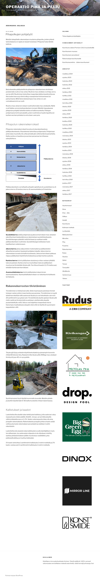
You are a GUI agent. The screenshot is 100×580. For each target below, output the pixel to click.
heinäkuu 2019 (67, 146)
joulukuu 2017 (66, 183)
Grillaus (64, 216)
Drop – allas (66, 213)
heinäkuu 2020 (67, 117)
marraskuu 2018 (67, 154)
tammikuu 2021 (67, 103)
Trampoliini (65, 267)
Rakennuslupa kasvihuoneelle (71, 58)
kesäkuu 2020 (67, 121)
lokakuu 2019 (66, 139)
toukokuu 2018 (67, 172)
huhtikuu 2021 (66, 95)
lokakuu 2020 (66, 106)
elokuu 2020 (66, 114)
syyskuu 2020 (66, 110)
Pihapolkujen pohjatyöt (19, 34)
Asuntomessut (67, 205)
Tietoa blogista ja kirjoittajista (71, 36)
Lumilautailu (66, 231)
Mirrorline (65, 238)
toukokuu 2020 (67, 125)
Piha (63, 242)
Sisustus (65, 256)
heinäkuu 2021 (67, 92)
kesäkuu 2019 (66, 150)
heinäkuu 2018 (67, 168)
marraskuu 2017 (67, 187)
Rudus (64, 253)
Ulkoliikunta (66, 271)
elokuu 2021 (66, 88)
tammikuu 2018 (67, 179)
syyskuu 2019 (66, 143)
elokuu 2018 (66, 165)
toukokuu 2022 (67, 85)
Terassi (64, 264)
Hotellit (64, 220)
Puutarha (65, 246)
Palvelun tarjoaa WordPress (14, 575)
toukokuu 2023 (67, 81)
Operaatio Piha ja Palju (33, 7)
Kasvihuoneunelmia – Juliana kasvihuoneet (75, 62)
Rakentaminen (67, 249)
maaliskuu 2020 (67, 132)
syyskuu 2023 (66, 77)
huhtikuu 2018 (66, 176)
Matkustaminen (67, 234)
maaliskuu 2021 (67, 99)
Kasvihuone (66, 224)
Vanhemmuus (66, 275)
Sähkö (64, 260)
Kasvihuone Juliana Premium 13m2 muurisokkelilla (78, 47)
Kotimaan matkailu (68, 227)
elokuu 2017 (66, 190)
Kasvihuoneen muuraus (69, 51)
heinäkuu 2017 (67, 194)
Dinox (64, 209)
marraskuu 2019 (67, 136)
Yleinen (64, 278)
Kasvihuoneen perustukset (70, 55)
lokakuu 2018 (66, 157)
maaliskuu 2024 (67, 74)
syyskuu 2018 (66, 161)
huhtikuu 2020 (67, 128)
